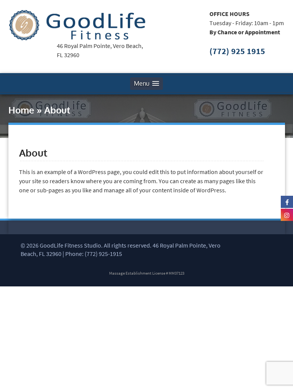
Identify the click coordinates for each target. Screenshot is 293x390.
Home (21, 110)
